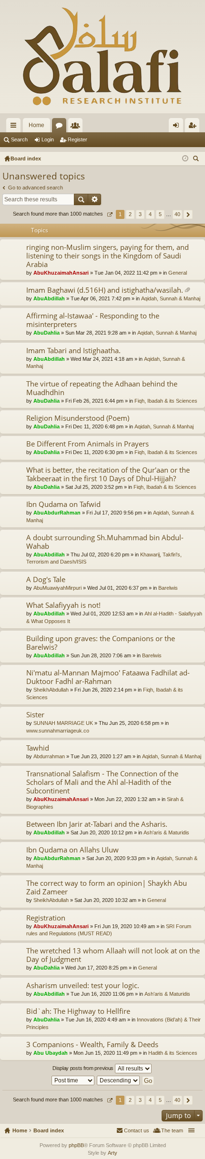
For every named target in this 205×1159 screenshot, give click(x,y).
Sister (35, 714)
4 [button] (150, 214)
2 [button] (130, 214)
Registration (45, 917)
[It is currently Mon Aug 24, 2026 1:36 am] (185, 158)
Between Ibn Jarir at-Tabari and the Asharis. (96, 824)
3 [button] (140, 214)
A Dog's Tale (45, 579)
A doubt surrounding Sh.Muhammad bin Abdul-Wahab (105, 542)
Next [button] (188, 214)
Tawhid (37, 748)
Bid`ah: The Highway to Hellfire (78, 1011)
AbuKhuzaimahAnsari (61, 273)
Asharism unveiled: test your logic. (82, 985)
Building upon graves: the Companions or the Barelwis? (100, 643)
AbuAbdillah (49, 298)
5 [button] (160, 214)
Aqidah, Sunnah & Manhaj (170, 298)
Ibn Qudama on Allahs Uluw (72, 849)
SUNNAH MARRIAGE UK (63, 723)
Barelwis (168, 588)
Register (77, 139)
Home (36, 125)
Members (77, 127)
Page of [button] (109, 214)
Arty (112, 1153)
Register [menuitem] (194, 127)
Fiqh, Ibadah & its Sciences (165, 401)
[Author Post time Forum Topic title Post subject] (73, 1080)
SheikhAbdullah (51, 690)
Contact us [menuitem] (136, 1130)
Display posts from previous (83, 1068)
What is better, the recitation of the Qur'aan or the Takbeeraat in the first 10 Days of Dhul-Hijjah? (108, 474)
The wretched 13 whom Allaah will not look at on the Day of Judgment (113, 955)
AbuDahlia (46, 333)
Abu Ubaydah (50, 1053)
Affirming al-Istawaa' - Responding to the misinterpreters (92, 320)
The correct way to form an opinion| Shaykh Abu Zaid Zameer (106, 887)
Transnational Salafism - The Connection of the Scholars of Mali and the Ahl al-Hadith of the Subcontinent (102, 782)
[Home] (102, 56)
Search (19, 139)
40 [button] (177, 214)
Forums (61, 127)
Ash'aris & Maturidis (166, 832)
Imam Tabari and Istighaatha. (73, 350)
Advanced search (94, 199)
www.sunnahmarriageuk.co (57, 730)
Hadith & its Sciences (172, 1053)
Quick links (15, 127)
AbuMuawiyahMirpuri (57, 588)
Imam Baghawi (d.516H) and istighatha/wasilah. (104, 290)
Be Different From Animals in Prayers (87, 443)
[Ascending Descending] (119, 1080)
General (177, 273)
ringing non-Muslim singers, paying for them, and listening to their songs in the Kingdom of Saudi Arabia (107, 256)
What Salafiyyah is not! (63, 605)
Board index (48, 1130)
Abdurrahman (49, 756)
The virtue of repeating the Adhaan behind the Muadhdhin (101, 388)
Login (47, 139)
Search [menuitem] (197, 160)
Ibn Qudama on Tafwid (63, 504)
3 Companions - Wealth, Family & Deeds (92, 1044)
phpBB (76, 1145)
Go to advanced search (35, 187)
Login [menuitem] (178, 127)
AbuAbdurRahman (57, 512)
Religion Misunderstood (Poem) (77, 418)
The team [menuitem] (172, 1130)
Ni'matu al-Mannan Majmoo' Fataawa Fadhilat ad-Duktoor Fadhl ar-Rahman (108, 677)
